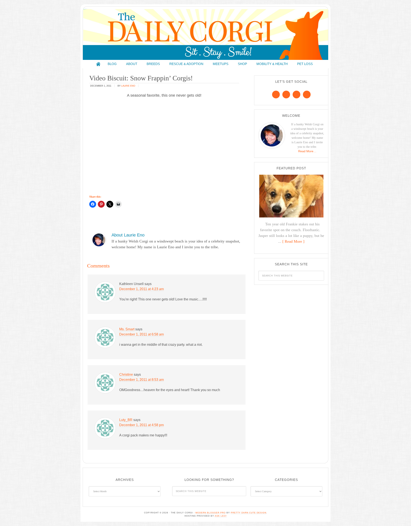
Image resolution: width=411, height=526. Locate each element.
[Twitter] (296, 94)
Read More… (307, 151)
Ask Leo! (221, 516)
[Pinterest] (286, 94)
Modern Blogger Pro (210, 512)
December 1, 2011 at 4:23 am (141, 289)
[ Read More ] (293, 241)
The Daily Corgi (205, 34)
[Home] (98, 64)
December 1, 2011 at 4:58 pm (141, 425)
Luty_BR (126, 420)
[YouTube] (307, 94)
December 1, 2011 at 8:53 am (141, 379)
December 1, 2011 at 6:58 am (141, 334)
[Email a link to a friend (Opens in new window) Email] (118, 204)
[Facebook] (276, 94)
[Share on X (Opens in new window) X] (109, 204)
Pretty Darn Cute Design (248, 512)
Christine (126, 374)
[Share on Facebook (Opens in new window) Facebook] (92, 204)
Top (401, 516)
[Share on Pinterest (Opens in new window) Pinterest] (101, 204)
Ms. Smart (126, 329)
